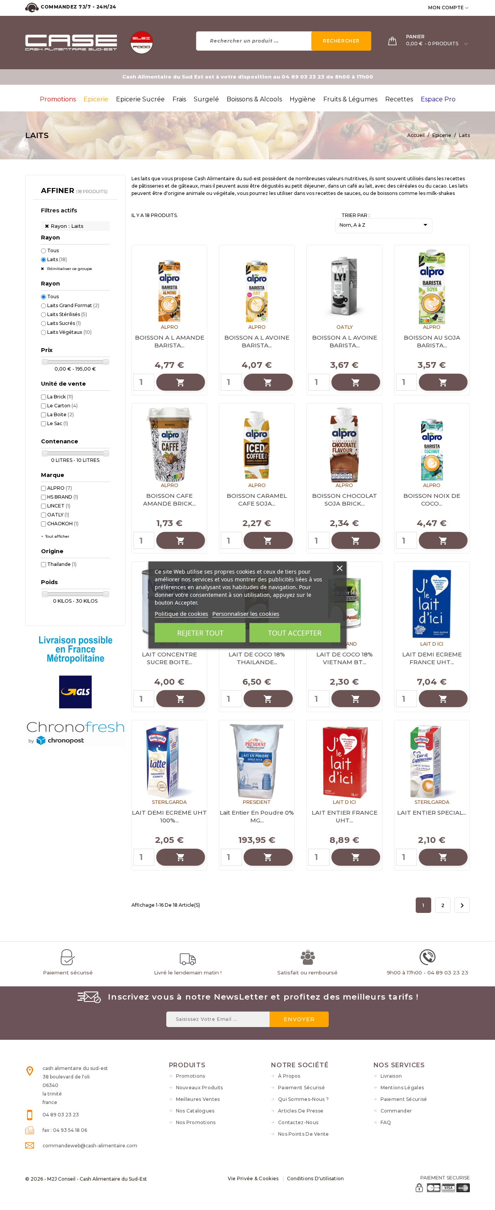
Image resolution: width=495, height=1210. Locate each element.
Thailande (62, 564)
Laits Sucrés (64, 323)
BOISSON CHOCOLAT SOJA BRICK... (344, 499)
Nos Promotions (196, 1122)
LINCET (58, 506)
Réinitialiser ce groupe (69, 268)
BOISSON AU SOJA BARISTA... (432, 341)
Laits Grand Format (73, 305)
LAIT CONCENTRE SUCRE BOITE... (169, 658)
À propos (289, 1076)
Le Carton (62, 405)
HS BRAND (62, 497)
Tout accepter (294, 632)
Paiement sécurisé (301, 1087)
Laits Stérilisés (67, 314)
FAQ (386, 1122)
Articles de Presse (300, 1111)
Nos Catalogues (195, 1111)
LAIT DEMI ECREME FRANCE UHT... (432, 658)
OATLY (58, 515)
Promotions (190, 1076)
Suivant (462, 905)
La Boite (60, 414)
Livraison (391, 1076)
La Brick (60, 397)
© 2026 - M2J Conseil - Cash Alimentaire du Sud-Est (86, 1179)
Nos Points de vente (303, 1134)
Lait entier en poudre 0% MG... (257, 816)
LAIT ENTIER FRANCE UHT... (344, 816)
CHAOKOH (63, 523)
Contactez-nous (298, 1122)
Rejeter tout (200, 632)
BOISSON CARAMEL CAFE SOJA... (257, 499)
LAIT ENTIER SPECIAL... (431, 812)
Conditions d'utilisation (315, 1178)
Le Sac (57, 423)
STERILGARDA (169, 802)
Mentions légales (402, 1087)
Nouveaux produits (199, 1087)
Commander (396, 1111)
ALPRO (59, 488)
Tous (53, 250)
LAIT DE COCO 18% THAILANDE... (257, 658)
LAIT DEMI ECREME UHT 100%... (169, 816)
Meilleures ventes (198, 1099)
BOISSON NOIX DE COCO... (431, 499)
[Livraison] (75, 704)
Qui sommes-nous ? (303, 1099)
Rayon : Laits (67, 226)
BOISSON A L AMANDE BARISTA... (169, 341)
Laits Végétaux (69, 332)
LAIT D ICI (431, 644)
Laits (57, 259)
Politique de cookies (181, 613)
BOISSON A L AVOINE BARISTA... (256, 341)
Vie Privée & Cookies (253, 1178)
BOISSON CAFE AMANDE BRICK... (169, 499)
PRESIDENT (257, 802)
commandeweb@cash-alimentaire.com (90, 1145)
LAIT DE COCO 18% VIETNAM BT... (344, 658)
